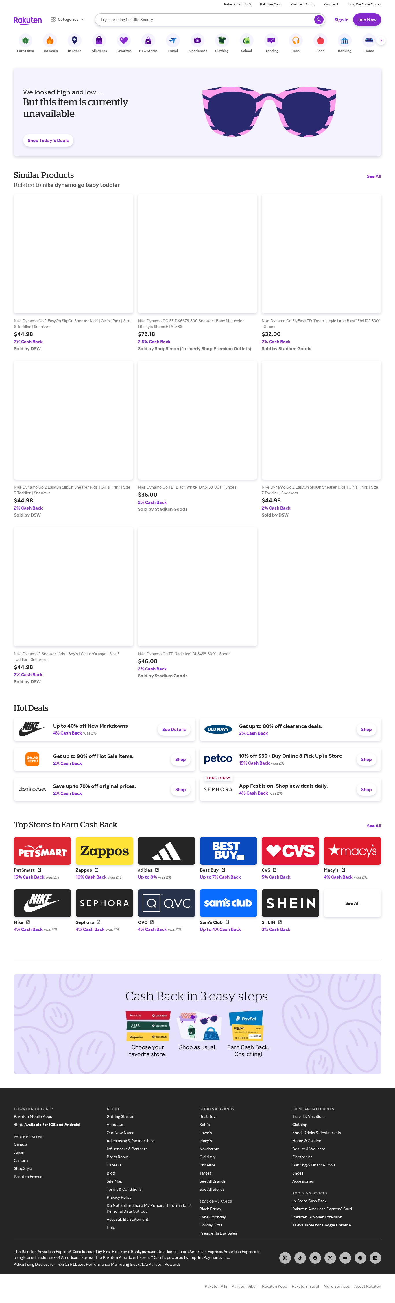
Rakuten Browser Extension (317, 1216)
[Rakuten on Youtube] (345, 1258)
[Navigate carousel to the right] (381, 40)
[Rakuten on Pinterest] (360, 1258)
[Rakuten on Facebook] (315, 1258)
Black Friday (210, 1208)
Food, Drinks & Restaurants (316, 1132)
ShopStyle (23, 1168)
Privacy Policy (119, 1197)
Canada (20, 1144)
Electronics (302, 1156)
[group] (73, 272)
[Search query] (319, 19)
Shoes (297, 1172)
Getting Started (120, 1116)
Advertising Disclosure (34, 1264)
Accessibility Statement (127, 1219)
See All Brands (212, 1181)
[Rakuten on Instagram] (285, 1258)
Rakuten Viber (244, 1286)
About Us (115, 1124)
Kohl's (205, 1124)
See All (374, 176)
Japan (19, 1152)
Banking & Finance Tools (313, 1164)
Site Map (114, 1181)
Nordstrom (209, 1148)
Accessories (303, 1181)
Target (205, 1172)
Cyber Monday (213, 1216)
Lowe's (206, 1132)
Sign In (341, 20)
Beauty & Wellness (308, 1148)
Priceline (207, 1164)
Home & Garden (306, 1140)
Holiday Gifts (211, 1224)
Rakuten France (28, 1176)
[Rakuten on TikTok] (300, 1258)
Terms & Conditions (124, 1189)
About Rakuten (367, 1286)
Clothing (299, 1124)
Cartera (21, 1160)
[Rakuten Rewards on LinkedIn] (375, 1258)
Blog (111, 1172)
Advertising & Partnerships (130, 1140)
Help (111, 1227)
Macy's (206, 1140)
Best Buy (207, 1116)
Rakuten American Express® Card (322, 1208)
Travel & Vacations (308, 1116)
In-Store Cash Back (309, 1200)
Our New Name (120, 1132)
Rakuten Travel (305, 1286)
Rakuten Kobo (274, 1286)
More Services (337, 1286)
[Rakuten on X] (330, 1258)
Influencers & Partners (127, 1148)
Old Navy (207, 1156)
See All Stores (212, 1189)
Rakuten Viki (216, 1286)
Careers (114, 1164)
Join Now (367, 20)
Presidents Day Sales (218, 1233)
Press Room (117, 1156)
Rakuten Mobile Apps (33, 1116)
